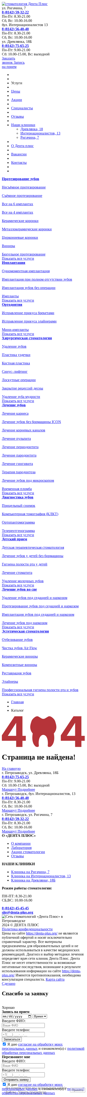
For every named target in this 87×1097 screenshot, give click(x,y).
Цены (15, 91)
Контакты (19, 163)
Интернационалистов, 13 (40, 133)
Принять (78, 1090)
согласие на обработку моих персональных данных (32, 1046)
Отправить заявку (16, 1079)
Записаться (12, 1039)
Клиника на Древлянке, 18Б (33, 880)
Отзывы (17, 116)
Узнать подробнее (32, 1092)
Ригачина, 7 (29, 137)
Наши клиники (23, 125)
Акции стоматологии (28, 852)
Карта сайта (55, 979)
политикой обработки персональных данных (43, 1051)
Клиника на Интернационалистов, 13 (41, 876)
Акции (16, 100)
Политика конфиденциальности (27, 929)
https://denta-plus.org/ (42, 933)
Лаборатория (21, 848)
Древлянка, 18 (31, 129)
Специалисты (22, 108)
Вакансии (19, 154)
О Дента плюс (22, 146)
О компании (21, 843)
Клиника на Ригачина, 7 (30, 872)
